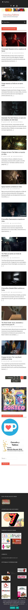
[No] (26, 604)
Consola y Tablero (11, 14)
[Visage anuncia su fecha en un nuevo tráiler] (14, 73)
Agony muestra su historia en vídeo (11, 187)
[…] (15, 61)
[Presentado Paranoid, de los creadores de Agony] (14, 39)
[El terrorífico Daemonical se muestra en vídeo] (14, 209)
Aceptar (12, 607)
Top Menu (6, 2)
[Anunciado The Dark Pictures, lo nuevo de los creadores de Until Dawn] (14, 108)
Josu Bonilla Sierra (16, 188)
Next (16, 381)
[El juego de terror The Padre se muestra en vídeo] (14, 142)
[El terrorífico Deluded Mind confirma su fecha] (14, 278)
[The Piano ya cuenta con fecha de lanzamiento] (14, 244)
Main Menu (6, 22)
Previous (10, 377)
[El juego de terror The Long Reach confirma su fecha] (14, 347)
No (17, 607)
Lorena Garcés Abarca (19, 53)
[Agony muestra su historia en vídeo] (14, 177)
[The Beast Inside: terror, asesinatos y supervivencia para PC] (14, 313)
